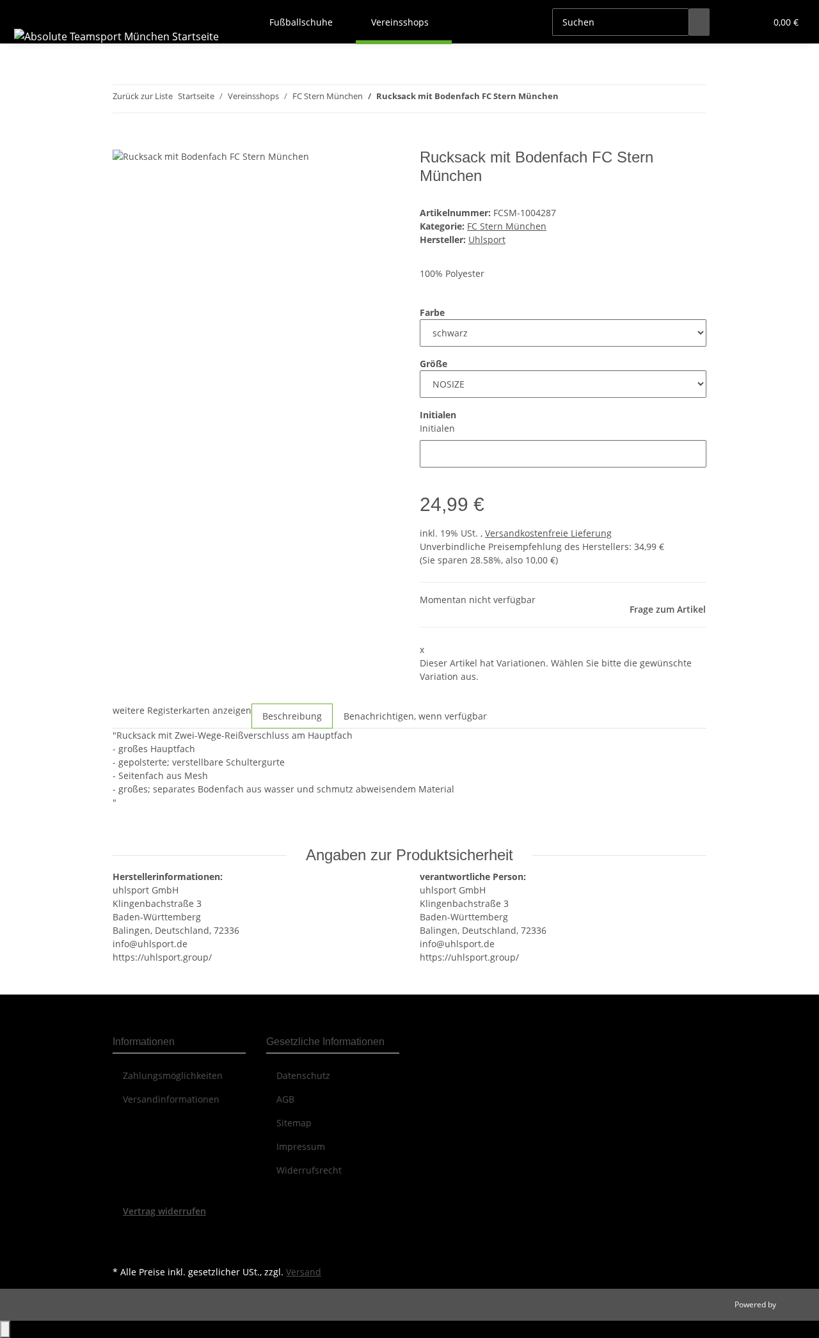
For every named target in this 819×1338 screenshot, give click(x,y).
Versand (303, 1272)
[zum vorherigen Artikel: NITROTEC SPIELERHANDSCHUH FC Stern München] (569, 99)
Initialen (437, 428)
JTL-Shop (793, 1304)
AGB (285, 1099)
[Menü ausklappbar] (26, 11)
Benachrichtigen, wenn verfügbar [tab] (415, 716)
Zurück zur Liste (143, 96)
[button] (730, 22)
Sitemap (294, 1123)
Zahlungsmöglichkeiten (173, 1075)
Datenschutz (303, 1075)
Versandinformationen (171, 1099)
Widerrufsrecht (309, 1170)
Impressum (300, 1146)
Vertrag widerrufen (164, 1211)
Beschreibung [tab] (292, 716)
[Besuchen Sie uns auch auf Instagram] (123, 1248)
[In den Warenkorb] (123, 141)
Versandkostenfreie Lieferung (548, 533)
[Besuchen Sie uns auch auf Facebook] (123, 1232)
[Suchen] (699, 22)
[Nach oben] (5, 1329)
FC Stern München (506, 226)
